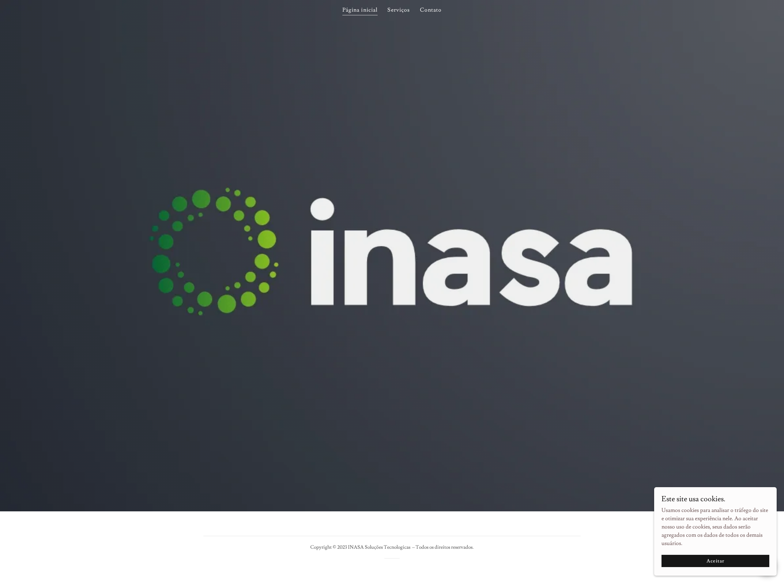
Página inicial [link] (360, 9)
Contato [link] (431, 9)
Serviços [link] (398, 9)
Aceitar (715, 561)
